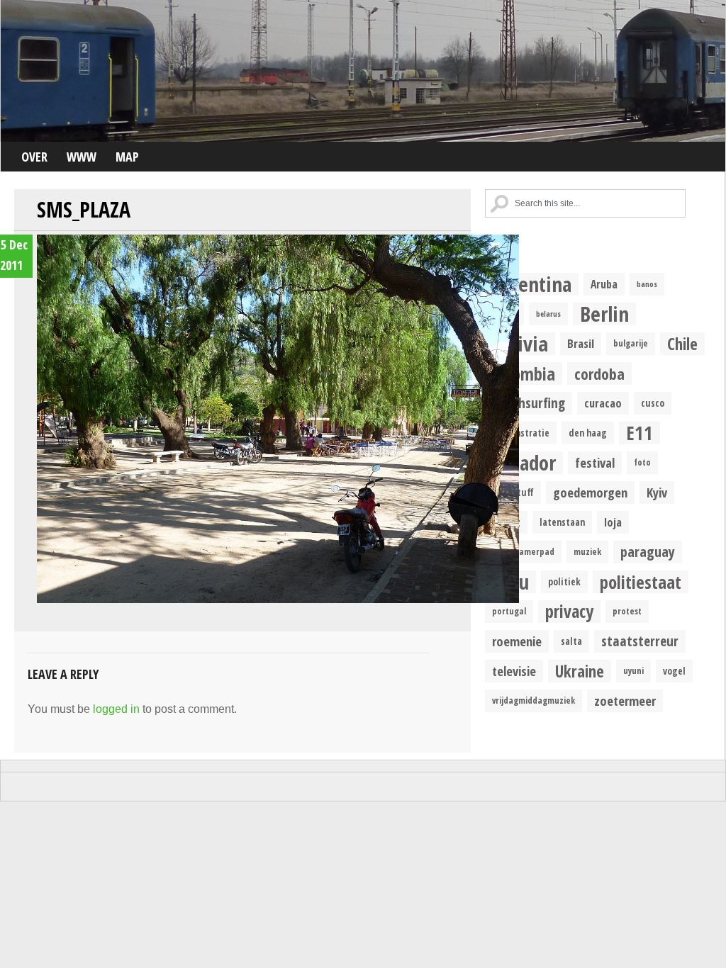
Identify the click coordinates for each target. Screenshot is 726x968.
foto (642, 462)
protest (627, 611)
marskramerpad (523, 552)
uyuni (633, 671)
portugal (509, 611)
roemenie (517, 641)
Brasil (580, 343)
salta (571, 641)
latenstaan (562, 522)
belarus (548, 314)
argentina (531, 284)
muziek (587, 552)
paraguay (647, 551)
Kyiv (657, 492)
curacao (603, 403)
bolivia (520, 343)
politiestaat (640, 581)
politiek (564, 581)
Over (34, 156)
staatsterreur (639, 641)
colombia (523, 373)
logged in (116, 709)
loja (613, 522)
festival (595, 462)
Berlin (604, 314)
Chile (682, 343)
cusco (652, 403)
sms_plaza (83, 209)
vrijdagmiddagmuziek (533, 700)
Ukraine (579, 671)
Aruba (604, 284)
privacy (569, 611)
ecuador (524, 462)
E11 (639, 433)
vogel (674, 671)
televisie (514, 671)
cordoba (599, 373)
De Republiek (363, 71)
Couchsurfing (528, 402)
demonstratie (520, 433)
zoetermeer (625, 700)
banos (647, 284)
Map (127, 156)
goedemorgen (590, 492)
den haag (588, 433)
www (81, 156)
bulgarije (630, 343)
